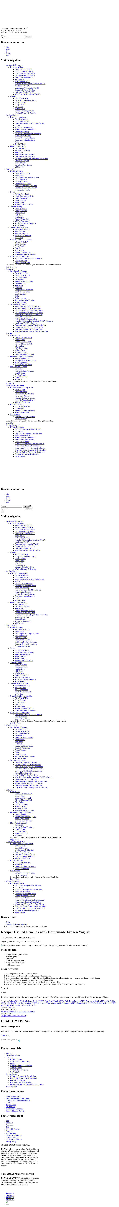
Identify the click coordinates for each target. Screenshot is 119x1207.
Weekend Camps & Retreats (25, 113)
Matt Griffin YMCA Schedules (26, 319)
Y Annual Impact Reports (15, 1111)
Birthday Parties (21, 209)
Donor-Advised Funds (23, 342)
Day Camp (19, 107)
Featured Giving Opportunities (21, 812)
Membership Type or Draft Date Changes (30, 448)
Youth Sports (19, 225)
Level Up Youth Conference (25, 400)
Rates (17, 142)
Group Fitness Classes (23, 184)
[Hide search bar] (2, 511)
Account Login (11, 1086)
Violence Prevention (22, 402)
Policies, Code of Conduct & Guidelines (29, 452)
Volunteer (18, 379)
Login (8, 49)
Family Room (20, 213)
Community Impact (22, 121)
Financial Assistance (22, 435)
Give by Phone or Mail (23, 344)
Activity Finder (11, 267)
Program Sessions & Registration (27, 454)
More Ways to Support (18, 823)
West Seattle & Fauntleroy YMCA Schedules (31, 331)
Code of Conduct (12, 1137)
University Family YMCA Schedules (28, 329)
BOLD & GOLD (21, 98)
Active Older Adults (22, 173)
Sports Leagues (20, 294)
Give (8, 333)
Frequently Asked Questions (25, 130)
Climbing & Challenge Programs (27, 177)
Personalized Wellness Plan (25, 157)
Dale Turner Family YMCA (25, 75)
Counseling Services (22, 406)
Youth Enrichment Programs (25, 223)
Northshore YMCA (22, 86)
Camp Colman (20, 102)
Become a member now (19, 573)
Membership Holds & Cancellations (28, 446)
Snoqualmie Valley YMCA (25, 90)
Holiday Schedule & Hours (25, 154)
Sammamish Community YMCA (27, 88)
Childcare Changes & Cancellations (28, 429)
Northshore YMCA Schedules (26, 323)
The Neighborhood (22, 363)
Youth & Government (23, 236)
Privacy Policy (11, 1141)
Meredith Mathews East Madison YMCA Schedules (34, 321)
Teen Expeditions (21, 234)
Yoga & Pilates (20, 302)
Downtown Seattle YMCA (25, 77)
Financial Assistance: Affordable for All (29, 123)
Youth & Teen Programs (19, 683)
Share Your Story (21, 377)
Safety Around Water (22, 198)
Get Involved (15, 871)
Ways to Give (15, 792)
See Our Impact (20, 375)
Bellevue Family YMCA (24, 71)
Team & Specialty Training (25, 300)
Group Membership (22, 132)
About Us (9, 1123)
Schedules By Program (18, 727)
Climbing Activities (22, 277)
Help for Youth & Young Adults (21, 844)
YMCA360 (19, 167)
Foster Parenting (21, 419)
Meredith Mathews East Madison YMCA (30, 84)
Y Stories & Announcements (16, 924)
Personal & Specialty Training (26, 188)
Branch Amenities (21, 119)
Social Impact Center (13, 385)
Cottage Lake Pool (22, 194)
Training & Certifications (24, 204)
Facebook (10, 1193)
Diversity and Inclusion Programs (18, 1100)
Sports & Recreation (22, 292)
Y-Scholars (19, 238)
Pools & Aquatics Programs (25, 140)
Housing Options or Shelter (25, 398)
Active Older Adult (22, 273)
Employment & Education (24, 394)
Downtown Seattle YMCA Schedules (28, 315)
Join (7, 47)
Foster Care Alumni (22, 396)
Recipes (11, 1007)
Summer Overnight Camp (24, 111)
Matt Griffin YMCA (22, 82)
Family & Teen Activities (24, 281)
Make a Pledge (20, 350)
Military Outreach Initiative (25, 138)
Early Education (21, 261)
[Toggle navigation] (2, 35)
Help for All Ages (16, 860)
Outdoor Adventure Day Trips (26, 186)
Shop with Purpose (22, 161)
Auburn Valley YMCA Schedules (27, 306)
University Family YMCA (24, 92)
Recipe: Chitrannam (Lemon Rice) (13, 1016)
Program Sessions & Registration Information (31, 159)
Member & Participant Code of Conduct (29, 444)
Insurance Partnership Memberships (28, 134)
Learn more (5, 1035)
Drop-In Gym (20, 279)
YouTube (11, 1200)
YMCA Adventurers (22, 221)
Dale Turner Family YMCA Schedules (29, 313)
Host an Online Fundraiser (24, 371)
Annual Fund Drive (22, 358)
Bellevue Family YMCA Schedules (28, 308)
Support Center (20, 163)
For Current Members (18, 602)
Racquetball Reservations (24, 290)
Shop (7, 51)
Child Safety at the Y (13, 1096)
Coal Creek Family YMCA (25, 73)
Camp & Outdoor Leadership (25, 100)
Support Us (10, 383)
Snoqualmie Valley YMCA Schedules (29, 327)
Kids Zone (19, 152)
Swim (17, 296)
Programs (9, 169)
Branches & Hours (17, 523)
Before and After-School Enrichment (28, 259)
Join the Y (9, 1053)
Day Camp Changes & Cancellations (28, 433)
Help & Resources (17, 883)
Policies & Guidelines (13, 1135)
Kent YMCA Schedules (23, 317)
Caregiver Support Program (25, 417)
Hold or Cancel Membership (20, 1082)
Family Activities (21, 211)
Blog (7, 1127)
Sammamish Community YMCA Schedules (31, 325)
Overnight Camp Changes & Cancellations (30, 450)
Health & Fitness (16, 627)
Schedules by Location (18, 760)
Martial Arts (19, 217)
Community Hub (21, 179)
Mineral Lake (20, 109)
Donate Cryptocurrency (23, 338)
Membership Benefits (23, 136)
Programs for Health (22, 190)
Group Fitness (20, 283)
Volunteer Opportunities (23, 165)
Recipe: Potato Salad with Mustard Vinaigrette (18, 1011)
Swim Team (19, 202)
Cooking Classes (21, 182)
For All (17, 125)
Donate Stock (20, 340)
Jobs (7, 55)
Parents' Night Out (21, 219)
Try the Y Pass (20, 144)
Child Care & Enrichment (19, 713)
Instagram (10, 1195)
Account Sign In (21, 148)
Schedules (9, 269)
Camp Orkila (19, 105)
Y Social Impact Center (23, 365)
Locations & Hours (13, 65)
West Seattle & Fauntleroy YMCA (27, 94)
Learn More (10, 423)
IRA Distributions (21, 348)
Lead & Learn (20, 373)
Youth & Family (16, 663)
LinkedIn (10, 1198)
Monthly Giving (21, 352)
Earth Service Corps (22, 229)
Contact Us (19, 369)
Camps (12, 552)
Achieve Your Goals (22, 150)
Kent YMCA (20, 80)
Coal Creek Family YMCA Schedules (29, 311)
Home (8, 922)
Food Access (19, 408)
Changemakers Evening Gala (25, 360)
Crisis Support (20, 390)
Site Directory (20, 456)
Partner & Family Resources (25, 410)
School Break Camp (22, 263)
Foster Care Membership (24, 127)
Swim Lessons (20, 200)
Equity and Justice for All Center (18, 1098)
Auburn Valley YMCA (23, 69)
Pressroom (9, 1125)
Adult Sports (19, 175)
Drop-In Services (21, 392)
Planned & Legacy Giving (24, 354)
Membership (10, 115)
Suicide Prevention (22, 413)
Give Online (19, 346)
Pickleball (18, 288)
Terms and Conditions (14, 1139)
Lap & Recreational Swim (24, 196)
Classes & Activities (22, 275)
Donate (8, 53)
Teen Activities (20, 231)
